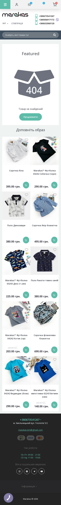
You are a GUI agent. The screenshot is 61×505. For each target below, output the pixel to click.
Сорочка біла (16, 170)
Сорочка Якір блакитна (44, 225)
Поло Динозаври (16, 225)
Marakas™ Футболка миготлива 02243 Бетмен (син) (44, 393)
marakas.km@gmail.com (30, 430)
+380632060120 (46, 23)
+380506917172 (46, 19)
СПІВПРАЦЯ (17, 23)
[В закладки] (26, 140)
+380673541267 (46, 16)
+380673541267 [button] (29, 419)
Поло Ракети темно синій (44, 280)
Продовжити (31, 116)
